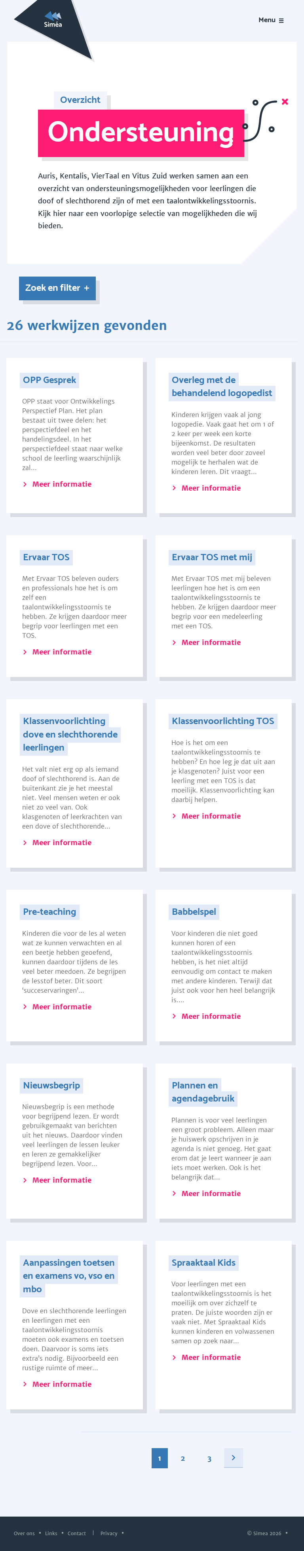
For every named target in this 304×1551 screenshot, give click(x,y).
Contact (77, 1533)
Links (52, 1533)
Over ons (25, 1533)
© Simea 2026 (265, 1533)
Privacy (110, 1533)
